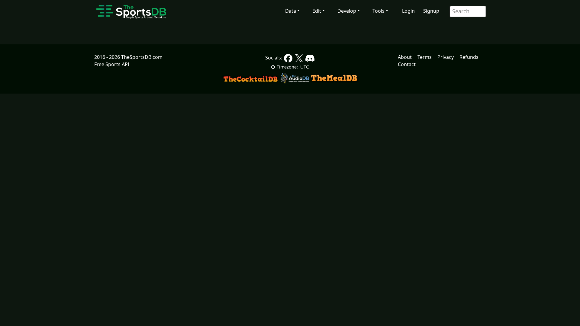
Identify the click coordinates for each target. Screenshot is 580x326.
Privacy (445, 57)
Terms (424, 57)
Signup (431, 11)
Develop (346, 11)
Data (290, 11)
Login (408, 11)
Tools (378, 11)
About (405, 57)
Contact (407, 64)
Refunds (468, 57)
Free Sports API (111, 64)
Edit (316, 11)
